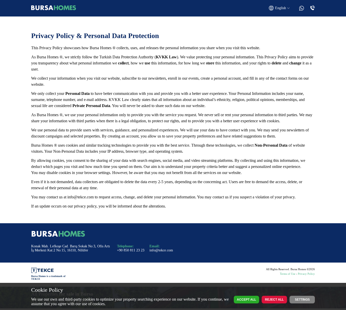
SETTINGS (302, 299)
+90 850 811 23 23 (130, 250)
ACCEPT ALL (246, 299)
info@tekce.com (80, 197)
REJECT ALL (274, 299)
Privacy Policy (306, 273)
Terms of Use (287, 273)
